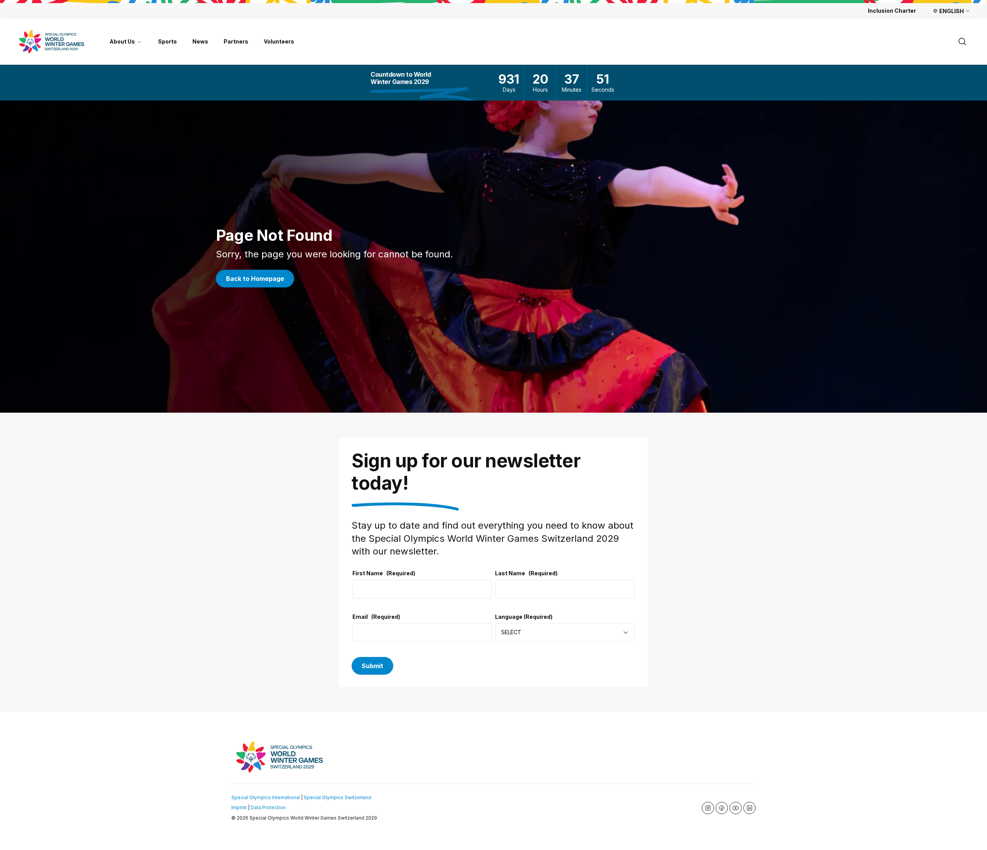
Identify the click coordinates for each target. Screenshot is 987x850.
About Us (122, 41)
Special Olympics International (265, 797)
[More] (139, 42)
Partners (236, 41)
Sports (167, 41)
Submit (372, 666)
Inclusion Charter (892, 10)
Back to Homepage (255, 278)
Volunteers (279, 41)
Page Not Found (274, 235)
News (200, 41)
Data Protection (268, 807)
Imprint (239, 807)
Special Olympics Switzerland (337, 797)
